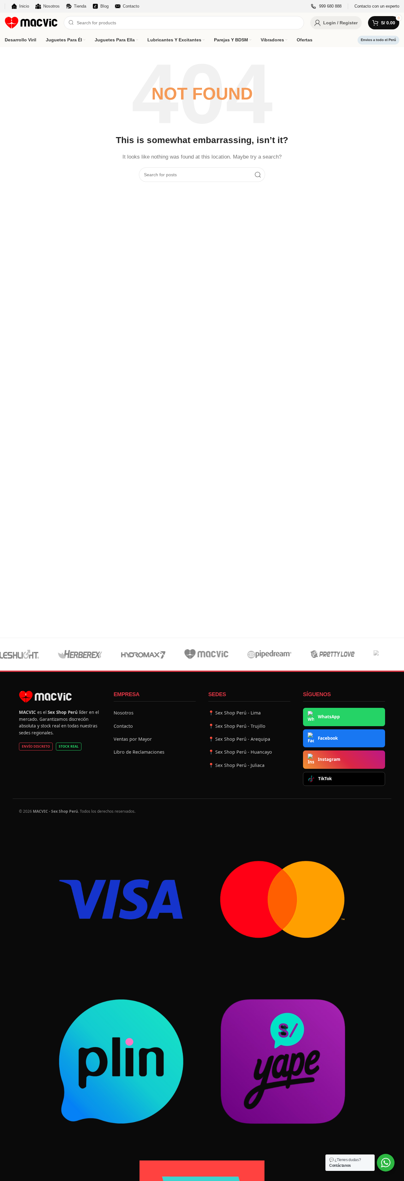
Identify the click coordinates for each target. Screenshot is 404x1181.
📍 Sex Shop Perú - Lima (234, 713)
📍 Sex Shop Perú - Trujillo (236, 726)
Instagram (329, 759)
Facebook (328, 738)
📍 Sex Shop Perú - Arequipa (239, 739)
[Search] (258, 174)
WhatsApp (329, 717)
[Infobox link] (326, 6)
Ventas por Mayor (133, 739)
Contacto (123, 726)
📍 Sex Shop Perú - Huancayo (240, 752)
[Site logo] (31, 22)
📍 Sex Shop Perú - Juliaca (236, 765)
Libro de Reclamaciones (139, 752)
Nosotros (124, 713)
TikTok (325, 778)
